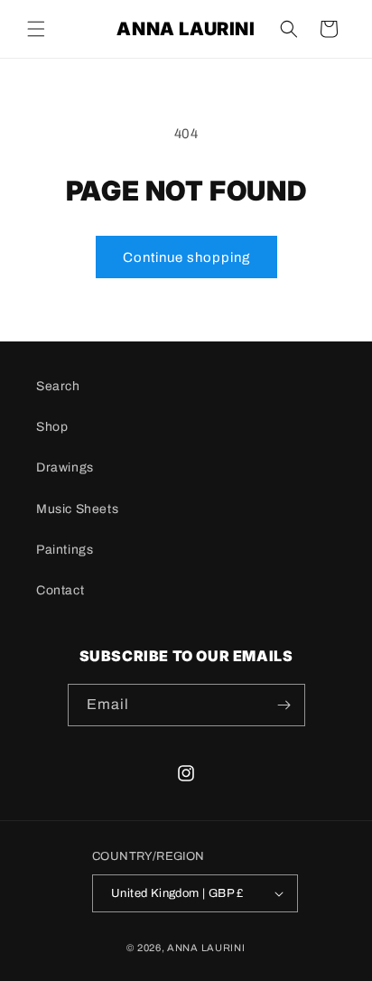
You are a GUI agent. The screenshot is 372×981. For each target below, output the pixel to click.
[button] (36, 29)
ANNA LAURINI (206, 947)
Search (58, 386)
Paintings (64, 549)
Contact (60, 590)
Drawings (65, 467)
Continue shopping (186, 257)
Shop (52, 427)
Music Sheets (77, 509)
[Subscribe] (284, 705)
